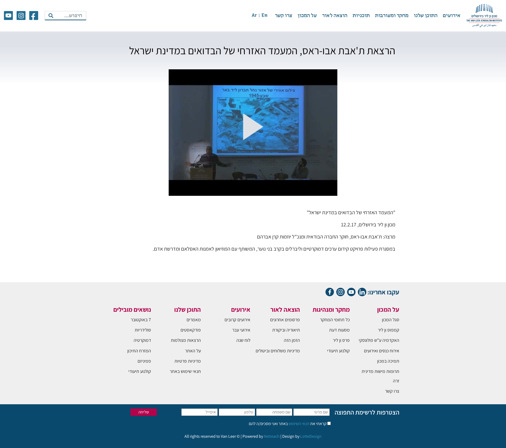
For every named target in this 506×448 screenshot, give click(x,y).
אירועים (451, 15)
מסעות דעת (339, 330)
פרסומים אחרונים (285, 319)
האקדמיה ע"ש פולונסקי (379, 340)
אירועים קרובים (237, 319)
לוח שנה (243, 340)
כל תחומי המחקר (335, 319)
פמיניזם (144, 361)
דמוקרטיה (142, 340)
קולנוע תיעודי (338, 351)
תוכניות (361, 15)
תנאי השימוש (298, 423)
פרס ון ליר (341, 340)
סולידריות (143, 330)
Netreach (272, 436)
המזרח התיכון (139, 351)
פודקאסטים (191, 330)
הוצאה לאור (334, 15)
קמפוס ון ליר (388, 330)
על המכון (307, 15)
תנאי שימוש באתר (185, 371)
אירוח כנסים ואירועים (381, 351)
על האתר (193, 351)
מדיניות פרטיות (187, 361)
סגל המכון (390, 319)
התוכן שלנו (425, 15)
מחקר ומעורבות (391, 15)
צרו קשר (283, 15)
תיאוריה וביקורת (286, 330)
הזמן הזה (292, 340)
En (264, 15)
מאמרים (194, 319)
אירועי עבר (241, 330)
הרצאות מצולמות (186, 340)
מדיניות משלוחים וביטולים (278, 351)
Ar (254, 15)
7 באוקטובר (141, 319)
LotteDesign (311, 436)
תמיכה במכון (388, 361)
